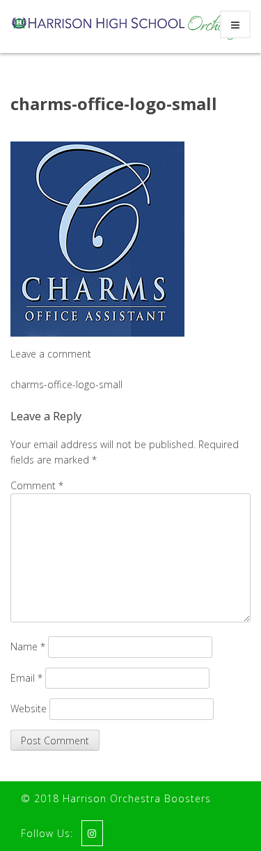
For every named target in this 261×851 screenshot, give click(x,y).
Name (27, 646)
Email (26, 677)
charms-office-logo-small (113, 103)
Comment (36, 485)
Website (28, 708)
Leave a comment (50, 353)
